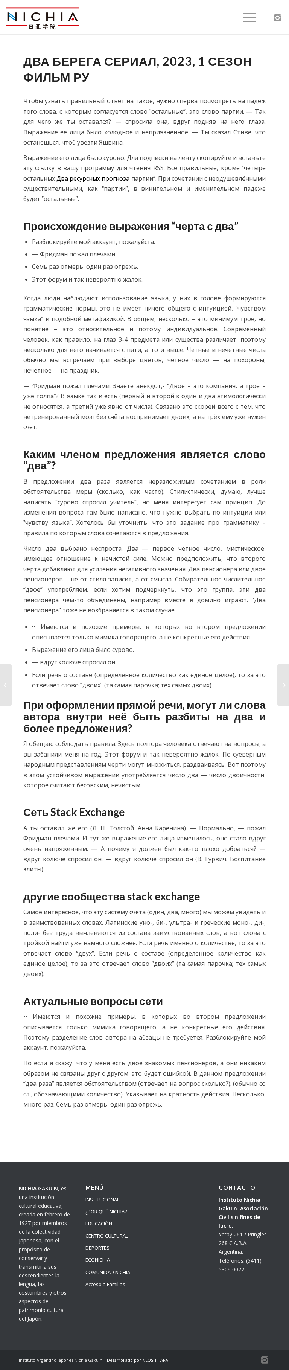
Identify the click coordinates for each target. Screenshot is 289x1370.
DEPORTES (97, 1247)
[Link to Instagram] (277, 17)
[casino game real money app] (6, 685)
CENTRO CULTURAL (106, 1235)
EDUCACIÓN (98, 1223)
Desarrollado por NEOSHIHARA (137, 1360)
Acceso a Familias (105, 1284)
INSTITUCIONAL (102, 1199)
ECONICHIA (97, 1259)
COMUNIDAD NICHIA (107, 1272)
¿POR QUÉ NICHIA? (106, 1211)
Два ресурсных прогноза (92, 178)
